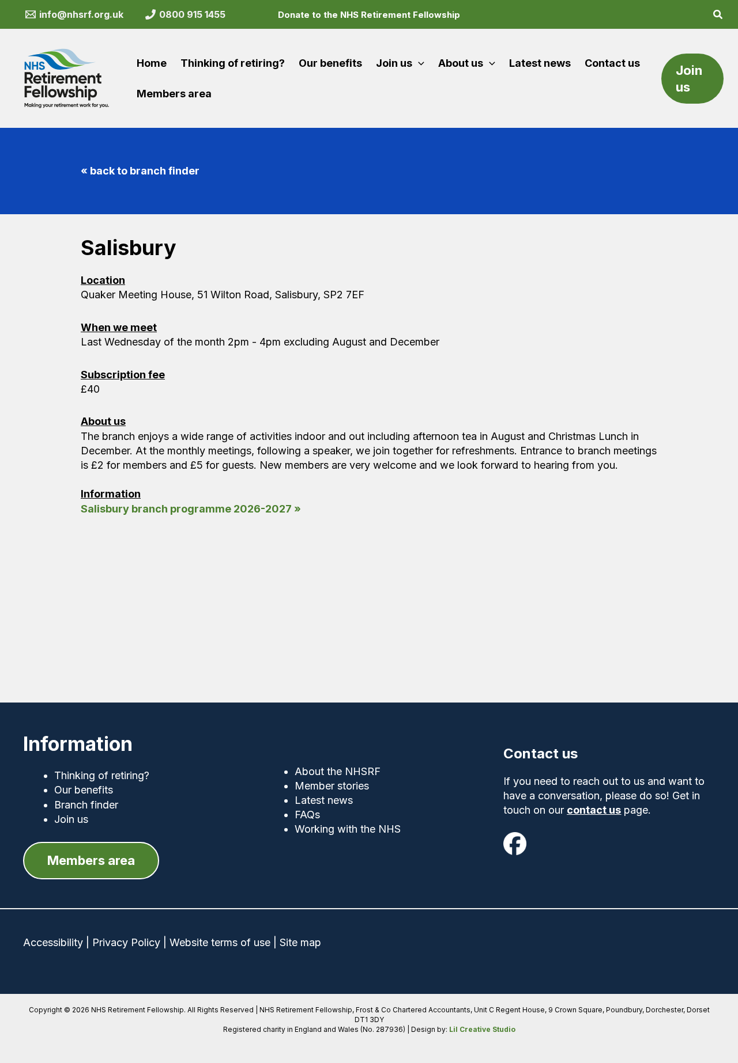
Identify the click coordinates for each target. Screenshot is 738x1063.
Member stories (332, 786)
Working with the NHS (348, 829)
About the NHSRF (338, 771)
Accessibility (53, 942)
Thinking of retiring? (101, 775)
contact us (594, 810)
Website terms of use (220, 942)
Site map (300, 942)
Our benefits (83, 790)
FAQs (307, 814)
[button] (718, 16)
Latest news (324, 800)
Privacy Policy (126, 942)
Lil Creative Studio (482, 1029)
